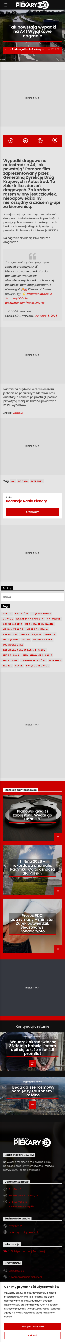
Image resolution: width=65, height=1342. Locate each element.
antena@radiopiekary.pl (23, 1232)
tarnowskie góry (33, 660)
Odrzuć (32, 1335)
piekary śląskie (30, 634)
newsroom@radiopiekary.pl (25, 1277)
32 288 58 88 (16, 1271)
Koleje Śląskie (12, 624)
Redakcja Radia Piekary (27, 49)
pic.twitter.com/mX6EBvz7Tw (24, 303)
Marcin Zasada (13, 629)
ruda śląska (11, 655)
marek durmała (37, 629)
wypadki (37, 481)
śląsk (19, 665)
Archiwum (32, 512)
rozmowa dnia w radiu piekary (24, 650)
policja (49, 634)
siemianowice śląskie (37, 655)
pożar (26, 639)
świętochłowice (37, 665)
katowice (53, 618)
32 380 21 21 (15, 1189)
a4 (13, 481)
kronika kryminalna (39, 624)
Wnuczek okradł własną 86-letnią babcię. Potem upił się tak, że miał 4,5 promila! (33, 1047)
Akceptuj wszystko (32, 1326)
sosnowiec (10, 660)
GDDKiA (17, 413)
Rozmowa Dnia (13, 644)
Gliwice (8, 618)
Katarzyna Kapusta (30, 618)
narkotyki (10, 634)
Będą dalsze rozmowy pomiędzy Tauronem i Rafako (32, 1091)
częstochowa (41, 613)
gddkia (23, 481)
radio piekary (42, 639)
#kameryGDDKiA (16, 298)
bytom (7, 613)
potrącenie (10, 639)
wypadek (55, 660)
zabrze (7, 665)
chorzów (21, 613)
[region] (32, 1312)
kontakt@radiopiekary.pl (23, 1195)
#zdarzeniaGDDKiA (39, 294)
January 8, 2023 (46, 316)
